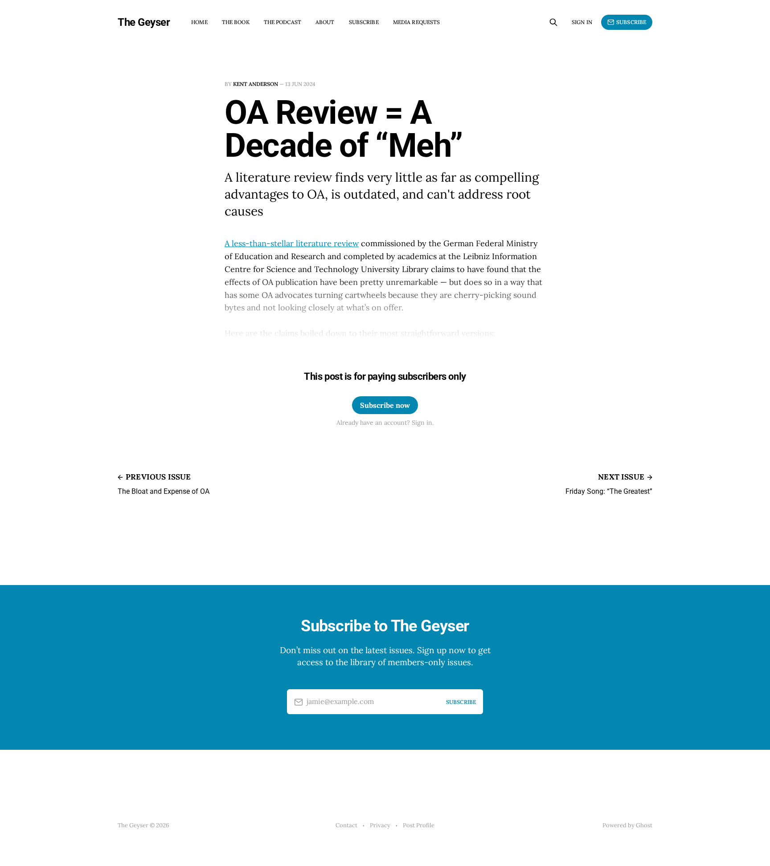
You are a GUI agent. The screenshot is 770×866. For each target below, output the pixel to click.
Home (199, 22)
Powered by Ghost (627, 825)
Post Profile (418, 825)
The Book (236, 22)
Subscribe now (385, 405)
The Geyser (144, 22)
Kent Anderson (255, 84)
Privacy (380, 825)
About (325, 22)
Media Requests (416, 22)
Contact (346, 825)
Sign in (582, 22)
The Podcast (282, 22)
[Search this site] (553, 22)
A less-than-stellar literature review (292, 243)
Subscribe (364, 22)
